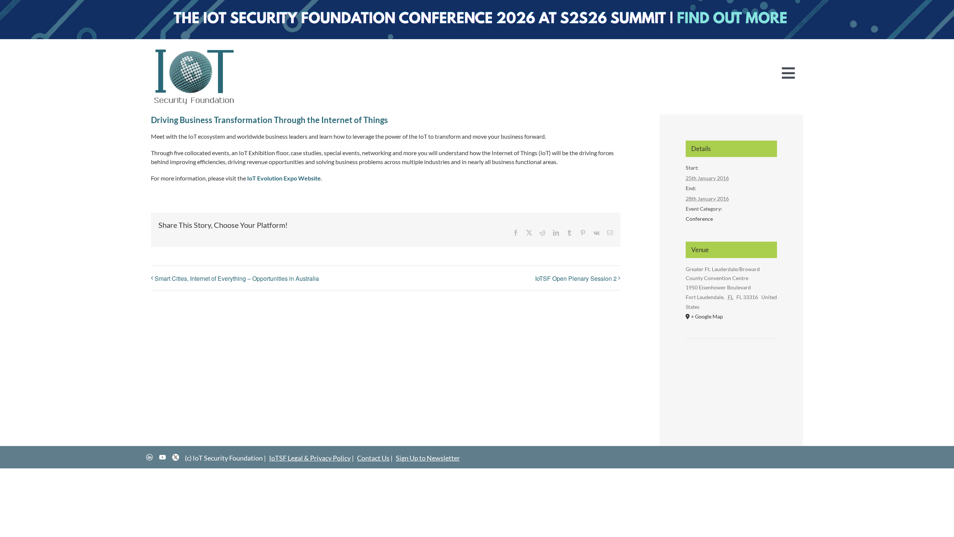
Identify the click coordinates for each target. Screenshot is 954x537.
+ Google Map (707, 316)
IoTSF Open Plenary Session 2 (576, 278)
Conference (699, 219)
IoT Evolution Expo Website (284, 178)
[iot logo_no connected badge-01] (194, 49)
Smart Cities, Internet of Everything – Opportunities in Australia (237, 278)
